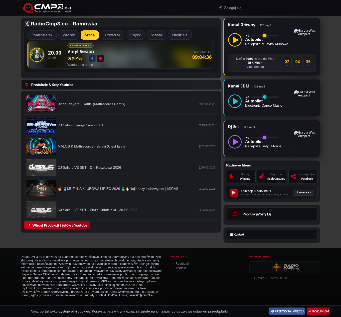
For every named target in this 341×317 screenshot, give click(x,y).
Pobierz (305, 192)
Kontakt (180, 268)
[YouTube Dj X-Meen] (100, 58)
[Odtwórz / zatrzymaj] (235, 40)
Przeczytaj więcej (289, 311)
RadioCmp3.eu (49, 23)
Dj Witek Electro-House (271, 278)
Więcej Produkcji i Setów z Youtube (59, 225)
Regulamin (182, 263)
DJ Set (241, 126)
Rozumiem (320, 311)
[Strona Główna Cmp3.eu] (82, 8)
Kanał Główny (249, 24)
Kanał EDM (246, 86)
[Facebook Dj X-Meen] (92, 58)
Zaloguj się (232, 8)
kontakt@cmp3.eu (142, 295)
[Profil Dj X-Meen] (37, 55)
